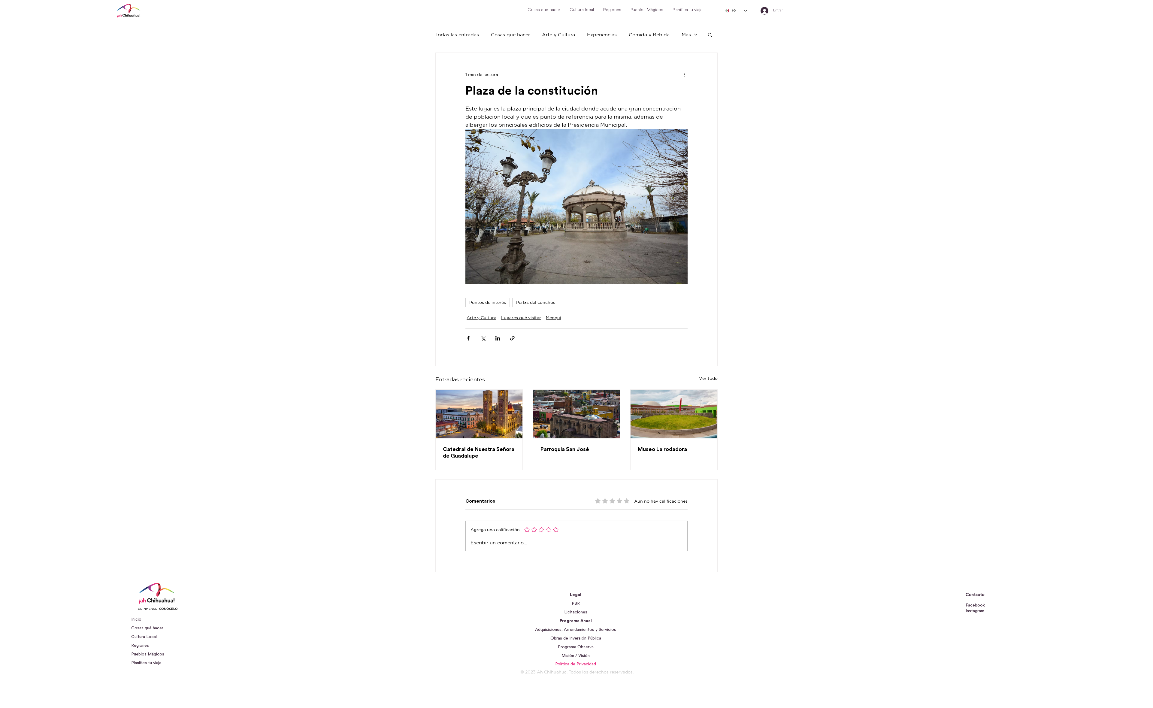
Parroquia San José (564, 449)
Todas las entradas (457, 34)
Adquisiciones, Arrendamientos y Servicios (575, 630)
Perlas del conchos (535, 302)
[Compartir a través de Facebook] (468, 338)
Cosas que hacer (510, 34)
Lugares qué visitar (521, 317)
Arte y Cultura (558, 34)
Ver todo (708, 378)
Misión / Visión (575, 656)
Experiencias (602, 34)
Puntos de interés (487, 302)
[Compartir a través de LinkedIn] (498, 338)
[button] (710, 34)
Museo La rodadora (662, 449)
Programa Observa (576, 647)
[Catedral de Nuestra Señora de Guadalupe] (479, 414)
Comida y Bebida (649, 34)
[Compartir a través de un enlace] (512, 338)
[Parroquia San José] (576, 414)
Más (686, 34)
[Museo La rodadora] (674, 414)
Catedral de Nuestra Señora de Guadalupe (478, 452)
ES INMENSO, (158, 608)
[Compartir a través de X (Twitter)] (483, 338)
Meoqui (553, 317)
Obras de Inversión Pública (575, 638)
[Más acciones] (684, 74)
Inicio (136, 619)
